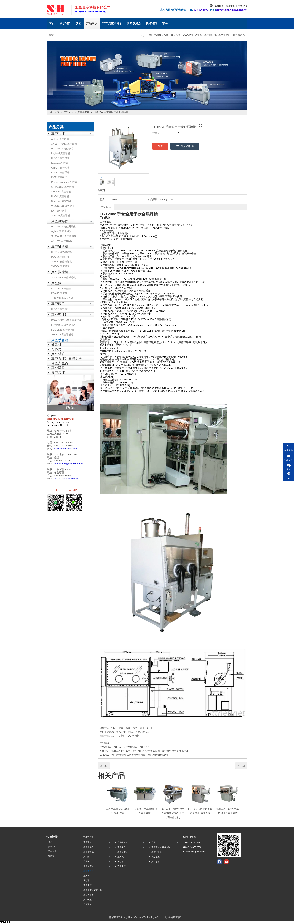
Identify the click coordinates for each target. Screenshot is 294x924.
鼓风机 (56, 344)
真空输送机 (59, 246)
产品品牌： (154, 199)
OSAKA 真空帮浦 (60, 172)
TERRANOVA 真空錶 (62, 298)
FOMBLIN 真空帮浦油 (63, 329)
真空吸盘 (58, 367)
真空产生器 (59, 363)
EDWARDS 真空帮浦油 (63, 325)
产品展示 (91, 23)
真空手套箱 (59, 340)
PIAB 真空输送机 (60, 256)
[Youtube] (226, 861)
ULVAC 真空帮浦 (60, 196)
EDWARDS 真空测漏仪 (63, 226)
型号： (103, 199)
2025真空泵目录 (112, 23)
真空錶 (56, 283)
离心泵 (56, 349)
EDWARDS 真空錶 (61, 288)
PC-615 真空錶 (59, 293)
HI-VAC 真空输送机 (61, 252)
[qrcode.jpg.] (229, 845)
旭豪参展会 (134, 23)
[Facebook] (219, 861)
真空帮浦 (58, 133)
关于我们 (65, 23)
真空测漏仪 (59, 221)
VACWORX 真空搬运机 (63, 277)
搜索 (142, 35)
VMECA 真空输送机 (61, 266)
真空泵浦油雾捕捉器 (66, 358)
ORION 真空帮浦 (60, 167)
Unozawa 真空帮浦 (61, 201)
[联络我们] (70, 393)
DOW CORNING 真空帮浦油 (66, 320)
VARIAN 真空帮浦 (60, 215)
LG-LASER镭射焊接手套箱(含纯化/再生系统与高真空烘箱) (172, 813)
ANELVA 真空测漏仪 (61, 240)
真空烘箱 (58, 354)
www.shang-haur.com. (195, 851)
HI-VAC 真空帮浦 (60, 158)
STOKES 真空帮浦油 (62, 334)
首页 (52, 23)
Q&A (165, 23)
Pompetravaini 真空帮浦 (64, 182)
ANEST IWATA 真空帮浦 (64, 143)
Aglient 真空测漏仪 (61, 231)
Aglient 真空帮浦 (60, 139)
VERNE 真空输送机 (61, 261)
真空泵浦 (58, 372)
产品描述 (106, 207)
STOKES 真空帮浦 (61, 191)
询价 (160, 146)
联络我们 (151, 23)
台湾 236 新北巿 (63, 430)
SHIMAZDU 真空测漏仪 (63, 236)
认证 (78, 23)
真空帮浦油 (59, 314)
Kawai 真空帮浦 (59, 163)
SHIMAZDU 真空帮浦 (62, 186)
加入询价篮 (187, 146)
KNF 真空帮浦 (58, 210)
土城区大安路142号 (57, 433)
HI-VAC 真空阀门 (60, 309)
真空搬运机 (59, 272)
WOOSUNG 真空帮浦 (62, 206)
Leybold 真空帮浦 (60, 153)
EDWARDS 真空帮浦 (62, 148)
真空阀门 (58, 303)
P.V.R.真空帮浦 (59, 177)
